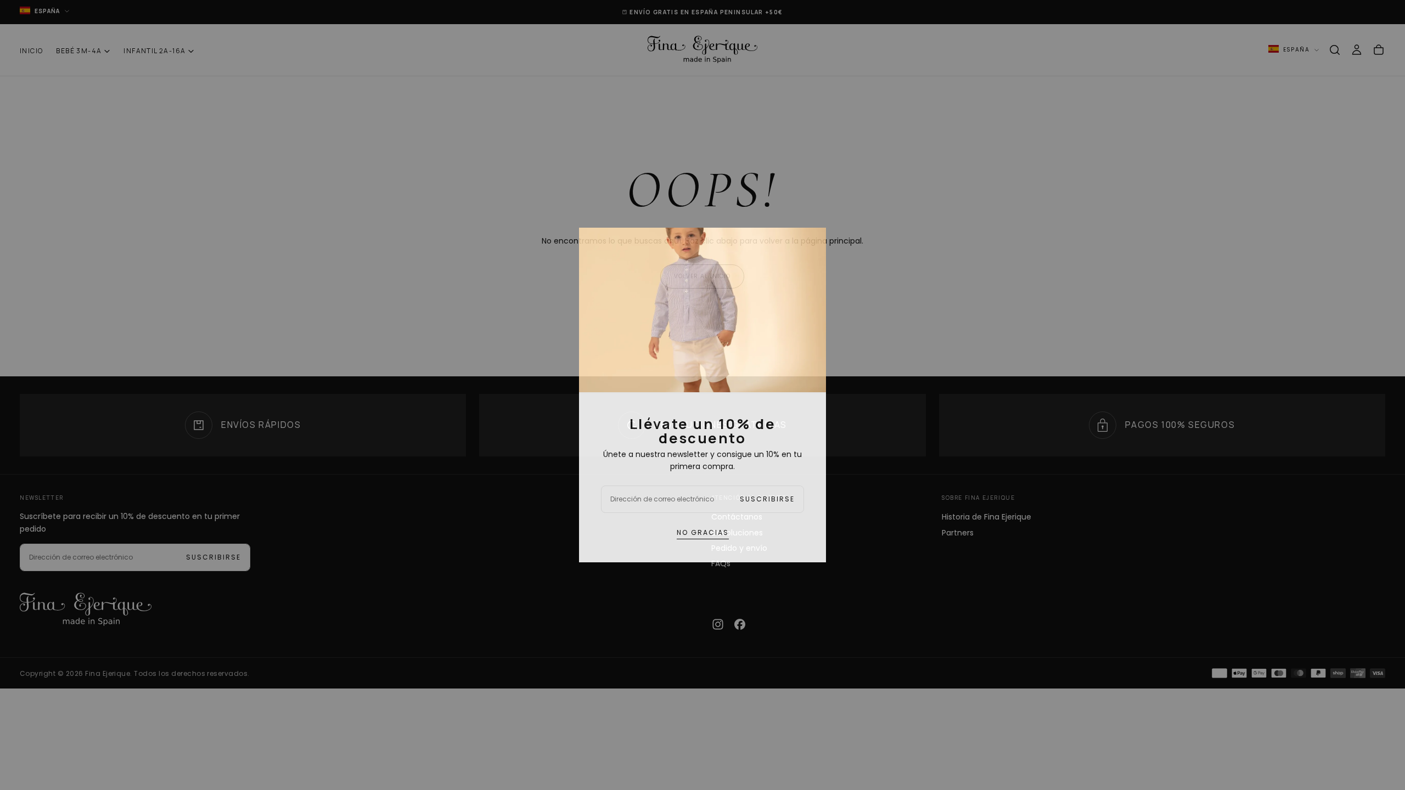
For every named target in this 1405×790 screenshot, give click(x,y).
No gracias (703, 532)
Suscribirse (767, 499)
